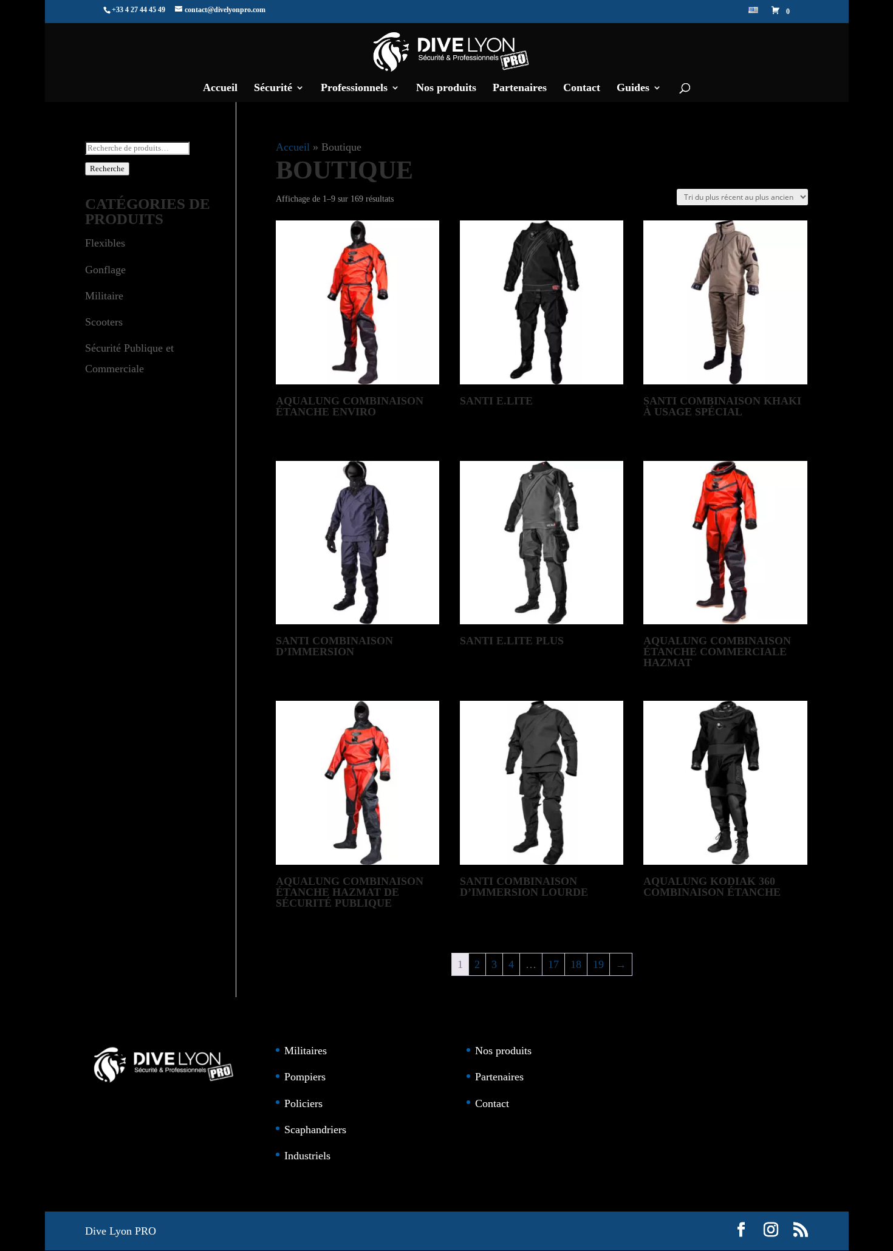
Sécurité (273, 88)
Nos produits (446, 88)
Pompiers (305, 1077)
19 (598, 964)
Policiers (303, 1103)
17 (553, 964)
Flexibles (105, 243)
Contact (581, 88)
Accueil (220, 88)
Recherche (107, 168)
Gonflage (105, 270)
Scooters (104, 322)
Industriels (307, 1156)
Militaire (104, 296)
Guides (633, 88)
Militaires (305, 1051)
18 (575, 964)
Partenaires (520, 88)
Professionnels (354, 88)
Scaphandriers (315, 1129)
